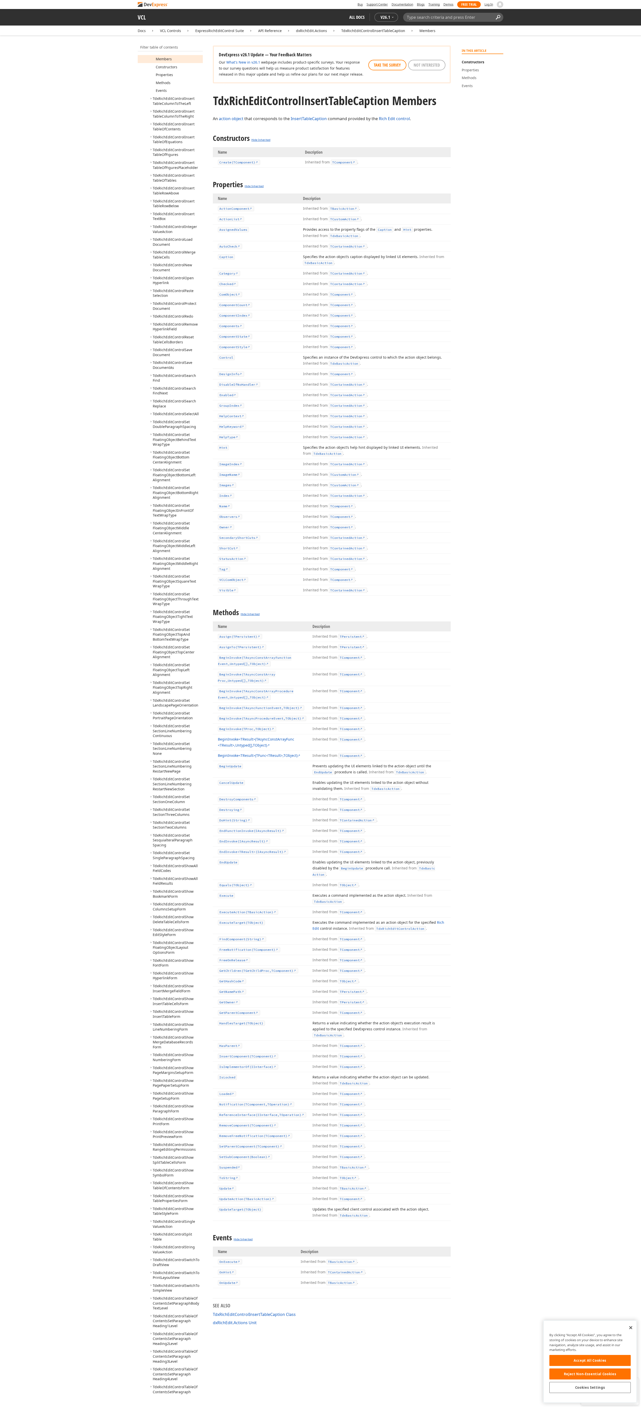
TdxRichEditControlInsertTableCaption (373, 30)
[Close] (630, 1327)
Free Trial (469, 4)
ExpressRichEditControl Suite (219, 30)
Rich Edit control (394, 118)
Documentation (402, 4)
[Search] (498, 17)
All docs (357, 17)
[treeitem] (164, 59)
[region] (590, 1361)
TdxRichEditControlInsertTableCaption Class (254, 1314)
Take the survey (387, 65)
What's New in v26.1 (243, 62)
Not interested (427, 65)
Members (427, 30)
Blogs (421, 4)
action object (231, 118)
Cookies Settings (590, 1387)
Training (434, 4)
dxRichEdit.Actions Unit (235, 1322)
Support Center (377, 4)
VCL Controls (170, 30)
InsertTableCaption (309, 118)
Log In (489, 4)
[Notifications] (500, 4)
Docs (142, 30)
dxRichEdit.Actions (311, 30)
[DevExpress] (153, 5)
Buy (360, 4)
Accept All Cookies (590, 1360)
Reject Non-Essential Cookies (590, 1374)
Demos (448, 4)
